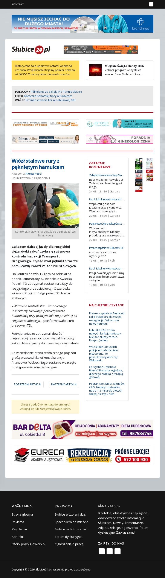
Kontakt (18, 4)
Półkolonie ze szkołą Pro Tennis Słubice (56, 92)
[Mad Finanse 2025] (45, 123)
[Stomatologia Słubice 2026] (102, 49)
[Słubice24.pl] (31, 49)
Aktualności (34, 174)
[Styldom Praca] (139, 163)
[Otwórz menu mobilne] (151, 4)
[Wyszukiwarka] (143, 4)
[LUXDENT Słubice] (149, 163)
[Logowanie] (131, 4)
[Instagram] (110, 551)
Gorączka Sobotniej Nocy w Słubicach (48, 96)
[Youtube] (118, 551)
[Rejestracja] (137, 4)
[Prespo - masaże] (119, 123)
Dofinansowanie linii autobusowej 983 (50, 100)
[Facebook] (102, 551)
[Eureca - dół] (82, 455)
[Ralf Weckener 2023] (139, 186)
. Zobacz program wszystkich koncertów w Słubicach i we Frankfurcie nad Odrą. (116, 72)
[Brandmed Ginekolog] (119, 139)
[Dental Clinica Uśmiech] (139, 175)
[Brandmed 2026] (82, 23)
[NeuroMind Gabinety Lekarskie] (45, 139)
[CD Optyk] (149, 175)
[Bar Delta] (82, 429)
